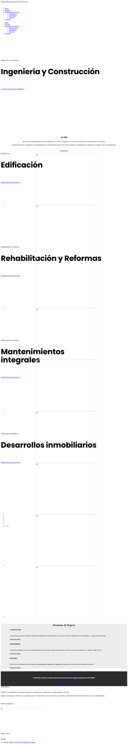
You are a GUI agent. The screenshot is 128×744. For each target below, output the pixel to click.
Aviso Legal (18, 742)
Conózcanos (64, 151)
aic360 (11, 742)
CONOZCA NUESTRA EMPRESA (12, 89)
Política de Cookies (29, 742)
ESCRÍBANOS (64, 681)
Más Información (15, 639)
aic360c (3, 739)
